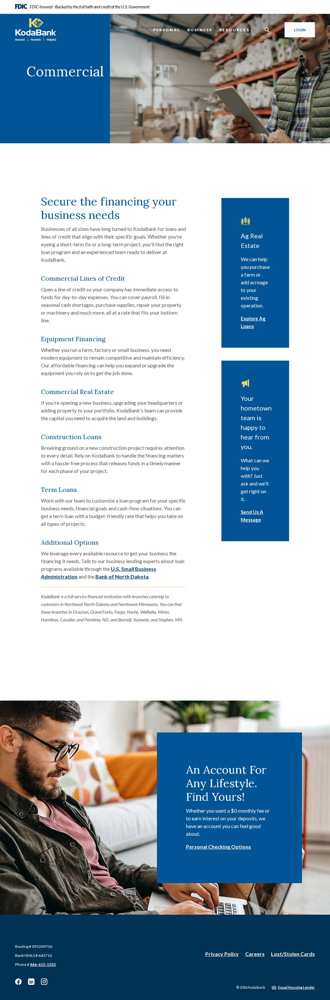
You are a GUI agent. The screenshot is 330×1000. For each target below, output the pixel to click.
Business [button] (199, 29)
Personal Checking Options (218, 847)
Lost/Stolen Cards (293, 954)
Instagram (44, 981)
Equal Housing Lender (296, 987)
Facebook (18, 981)
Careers (255, 954)
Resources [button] (234, 29)
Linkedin (31, 981)
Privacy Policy (222, 954)
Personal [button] (166, 29)
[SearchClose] (267, 30)
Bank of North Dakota (122, 576)
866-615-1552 (43, 964)
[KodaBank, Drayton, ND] (35, 30)
